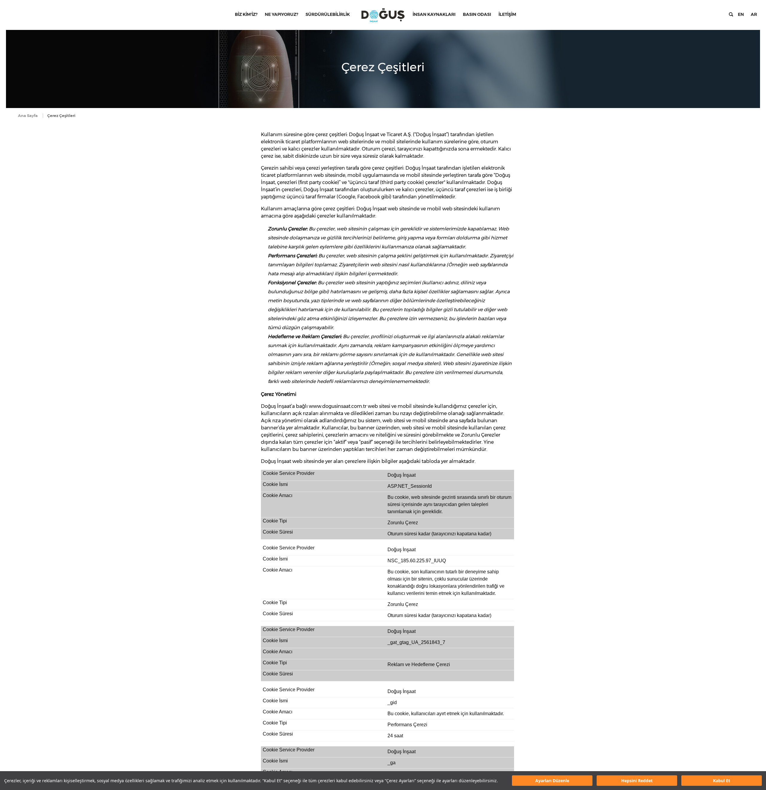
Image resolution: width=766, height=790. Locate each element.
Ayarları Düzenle (552, 780)
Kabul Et (721, 780)
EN (741, 14)
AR (754, 14)
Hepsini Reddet (637, 780)
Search (731, 14)
